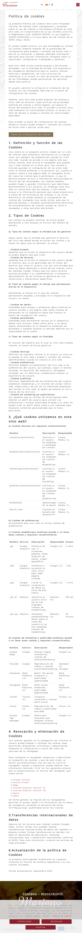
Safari (16, 796)
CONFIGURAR (25, 921)
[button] (78, 4)
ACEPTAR (40, 927)
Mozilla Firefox (21, 782)
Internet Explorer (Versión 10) (29, 790)
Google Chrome (21, 780)
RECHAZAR (56, 921)
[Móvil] (52, 5)
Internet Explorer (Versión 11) (29, 788)
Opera (16, 793)
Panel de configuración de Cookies (31, 134)
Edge (15, 785)
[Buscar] (41, 5)
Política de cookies (62, 916)
